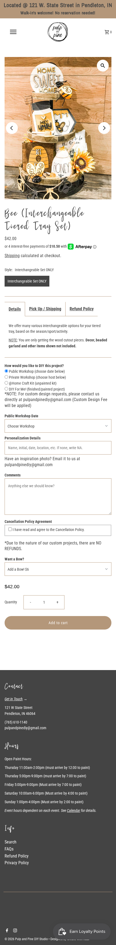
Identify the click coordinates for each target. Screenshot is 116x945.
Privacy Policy (17, 862)
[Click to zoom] (103, 66)
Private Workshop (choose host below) (37, 377)
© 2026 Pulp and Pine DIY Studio (27, 939)
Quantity (11, 602)
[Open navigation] (14, 32)
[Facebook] (6, 931)
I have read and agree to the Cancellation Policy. (48, 529)
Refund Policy (82, 308)
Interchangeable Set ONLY (27, 281)
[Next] (104, 128)
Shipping (12, 255)
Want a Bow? (14, 559)
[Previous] (12, 128)
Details (15, 309)
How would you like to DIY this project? (34, 366)
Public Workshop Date (21, 416)
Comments (13, 475)
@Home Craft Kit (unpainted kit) (32, 383)
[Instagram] (14, 931)
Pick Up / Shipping (45, 308)
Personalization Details (22, 438)
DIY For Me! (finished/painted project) (36, 389)
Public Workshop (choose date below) (36, 371)
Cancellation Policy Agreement (28, 521)
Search (10, 842)
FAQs (9, 849)
